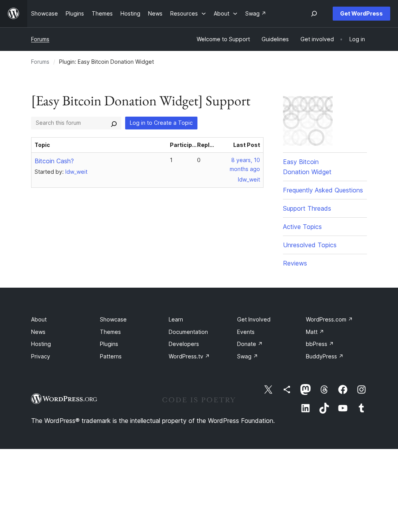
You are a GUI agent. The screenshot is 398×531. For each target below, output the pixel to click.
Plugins (109, 344)
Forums (40, 39)
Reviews (295, 263)
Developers (184, 344)
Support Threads (307, 208)
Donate (250, 344)
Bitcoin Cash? (54, 161)
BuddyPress (325, 356)
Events (246, 331)
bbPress (320, 344)
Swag (247, 356)
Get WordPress (361, 13)
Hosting (41, 344)
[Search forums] (113, 123)
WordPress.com (329, 319)
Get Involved (254, 319)
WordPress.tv (189, 356)
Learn (176, 319)
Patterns (111, 356)
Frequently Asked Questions (323, 190)
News (38, 331)
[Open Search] (314, 13)
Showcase (113, 319)
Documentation (188, 331)
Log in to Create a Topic (161, 122)
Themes (110, 331)
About (39, 319)
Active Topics (302, 227)
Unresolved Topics (310, 245)
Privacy (40, 356)
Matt (315, 331)
